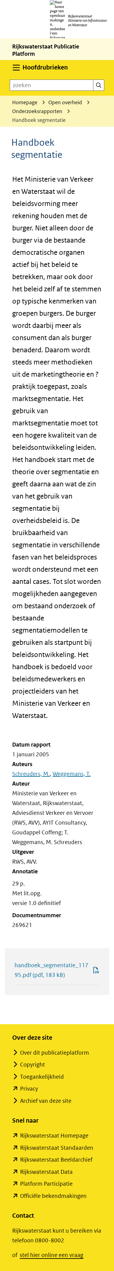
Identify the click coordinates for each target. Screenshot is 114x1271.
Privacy (29, 1088)
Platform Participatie (46, 1183)
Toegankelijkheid (42, 1076)
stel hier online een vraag (51, 1255)
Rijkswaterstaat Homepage (54, 1135)
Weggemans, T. (72, 773)
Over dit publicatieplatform (54, 1052)
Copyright (32, 1064)
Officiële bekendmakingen (53, 1195)
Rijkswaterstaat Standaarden (56, 1147)
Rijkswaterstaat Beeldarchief (56, 1159)
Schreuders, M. (31, 773)
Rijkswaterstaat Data (46, 1171)
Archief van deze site (45, 1100)
